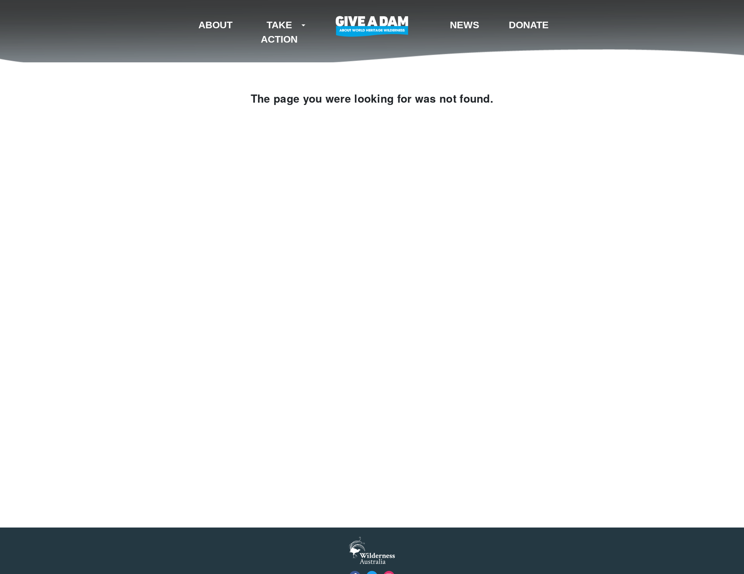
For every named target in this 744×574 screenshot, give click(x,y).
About (215, 24)
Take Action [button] (279, 32)
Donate (529, 24)
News (464, 24)
